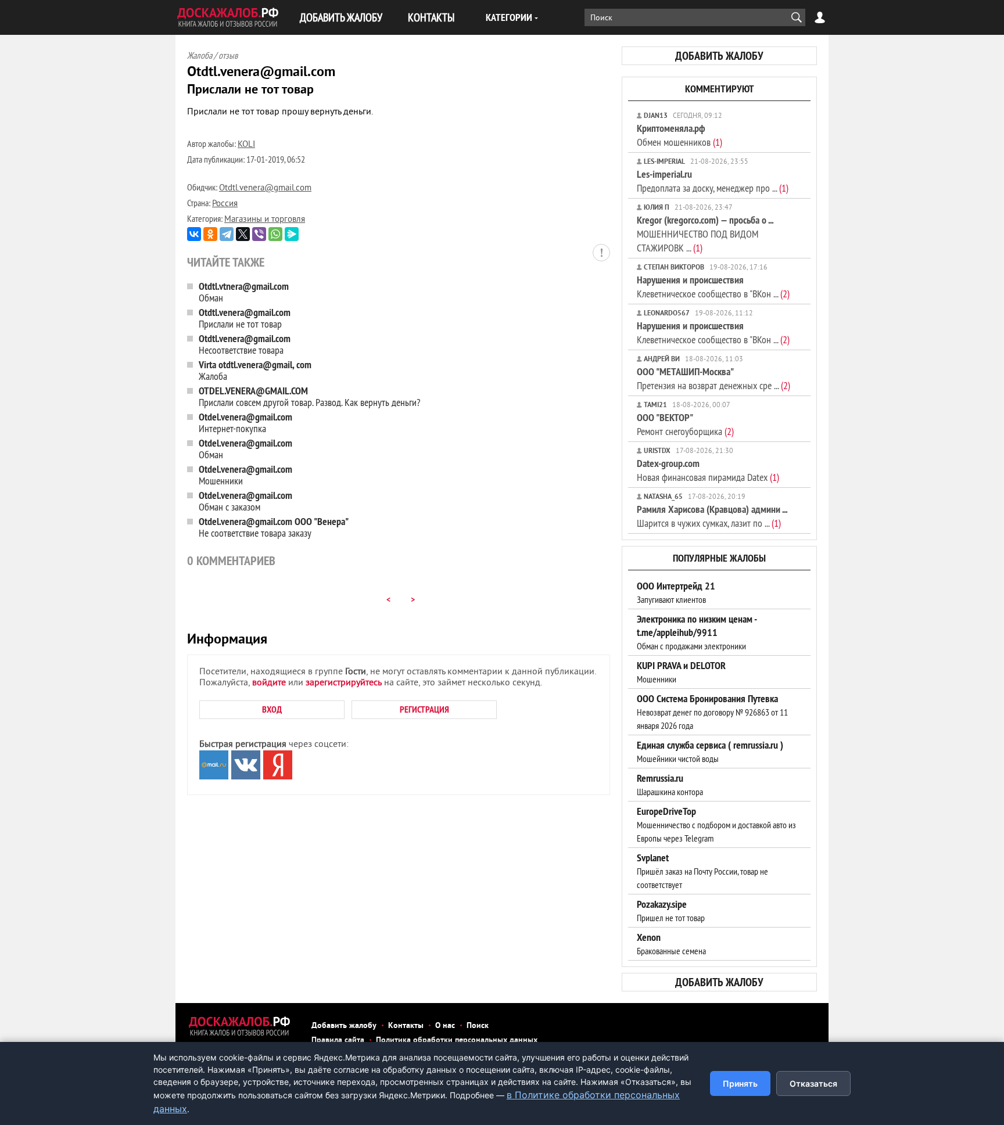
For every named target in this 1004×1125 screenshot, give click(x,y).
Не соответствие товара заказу (274, 527)
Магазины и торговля (264, 219)
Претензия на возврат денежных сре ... (713, 378)
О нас (445, 1026)
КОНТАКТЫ (431, 17)
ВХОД (272, 709)
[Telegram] (227, 234)
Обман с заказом (245, 500)
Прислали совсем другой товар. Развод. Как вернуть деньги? (309, 396)
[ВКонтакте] (194, 234)
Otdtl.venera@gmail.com (265, 188)
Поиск (478, 1026)
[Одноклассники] (210, 234)
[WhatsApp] (275, 234)
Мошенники (245, 474)
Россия (225, 204)
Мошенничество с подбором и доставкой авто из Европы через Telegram (716, 825)
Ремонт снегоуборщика (685, 424)
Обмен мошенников (679, 135)
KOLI (246, 144)
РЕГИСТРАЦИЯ (424, 709)
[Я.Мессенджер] (292, 234)
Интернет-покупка (245, 422)
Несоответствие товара (245, 344)
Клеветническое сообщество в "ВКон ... (713, 286)
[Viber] (259, 234)
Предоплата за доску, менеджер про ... (712, 181)
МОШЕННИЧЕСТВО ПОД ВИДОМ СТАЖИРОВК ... (705, 233)
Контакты (406, 1026)
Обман (244, 291)
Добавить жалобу (343, 1026)
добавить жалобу (719, 55)
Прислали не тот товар (245, 317)
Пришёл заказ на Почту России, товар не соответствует (702, 871)
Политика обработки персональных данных (456, 1040)
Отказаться (813, 1083)
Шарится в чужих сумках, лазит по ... (712, 516)
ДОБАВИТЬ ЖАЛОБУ (341, 17)
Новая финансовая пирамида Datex (708, 470)
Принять (740, 1083)
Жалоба (255, 370)
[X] (243, 234)
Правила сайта (337, 1040)
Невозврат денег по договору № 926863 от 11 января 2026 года (712, 712)
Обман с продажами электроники (696, 632)
